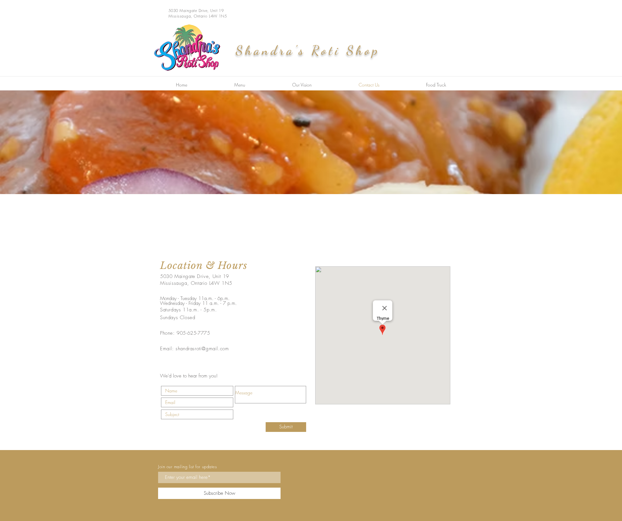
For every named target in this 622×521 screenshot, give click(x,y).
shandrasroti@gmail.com (202, 348)
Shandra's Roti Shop (308, 50)
